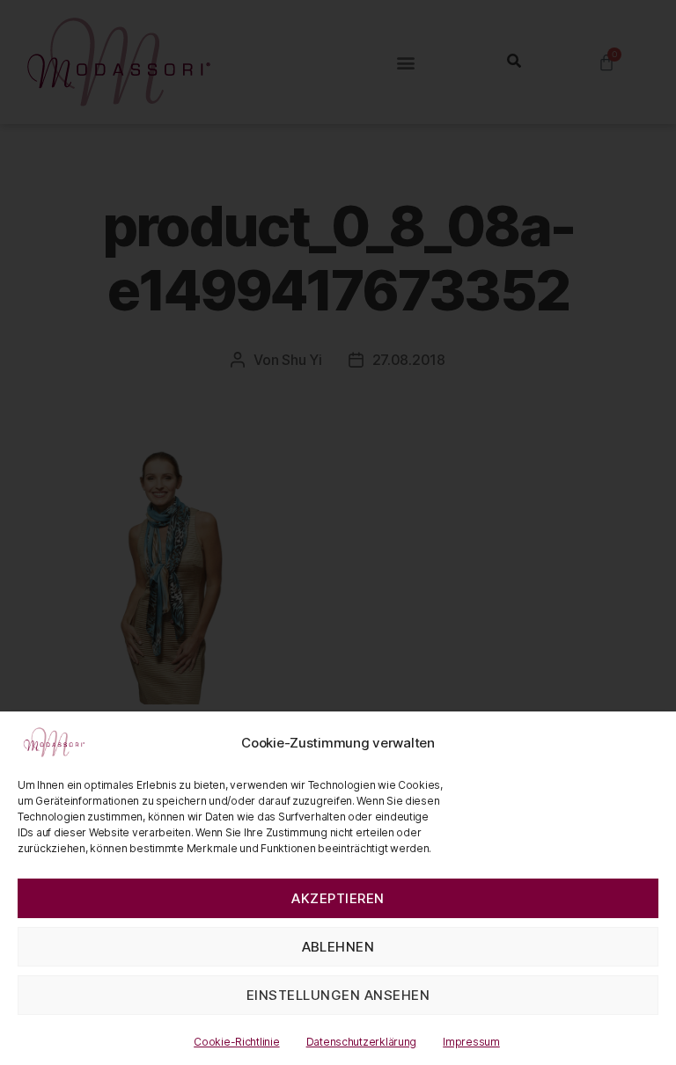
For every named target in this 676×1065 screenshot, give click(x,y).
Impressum (471, 1041)
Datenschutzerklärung (361, 1041)
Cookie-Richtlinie (236, 1041)
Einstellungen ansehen (338, 995)
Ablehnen (338, 946)
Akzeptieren (338, 898)
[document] (338, 532)
